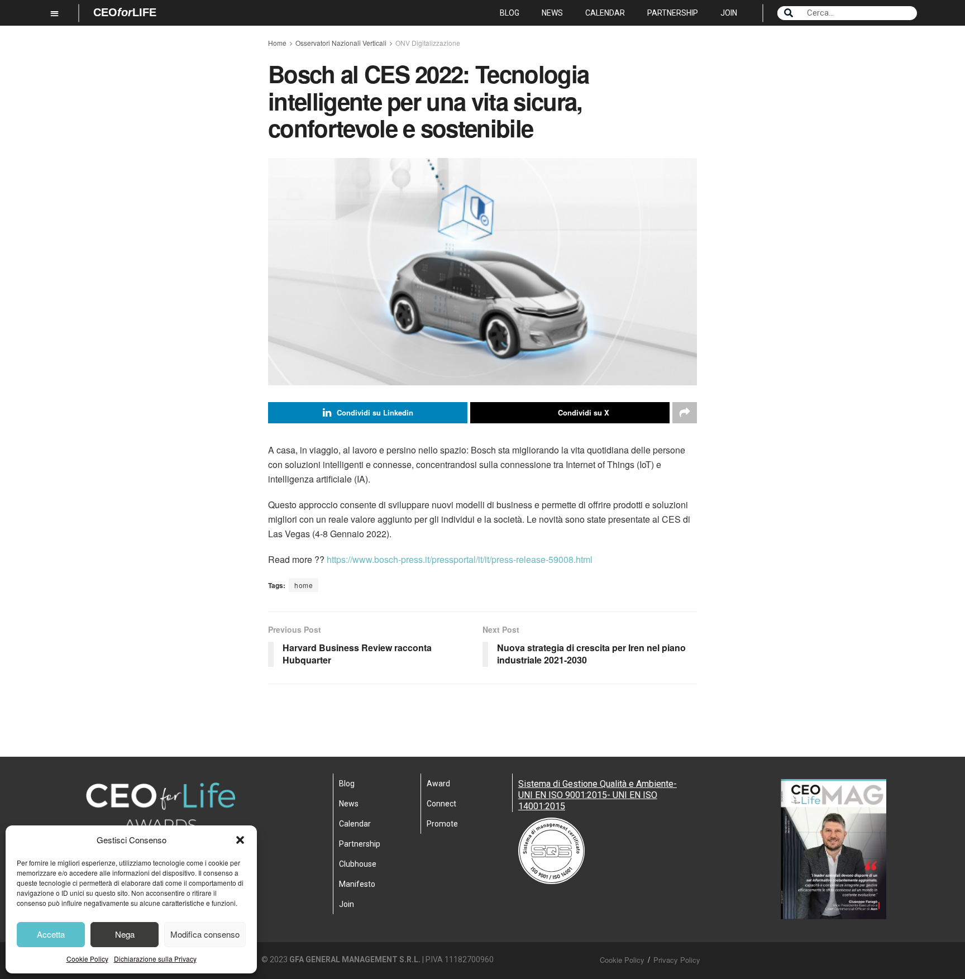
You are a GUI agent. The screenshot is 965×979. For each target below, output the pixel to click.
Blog (509, 12)
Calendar (605, 12)
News (552, 12)
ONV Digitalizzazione (427, 42)
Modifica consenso (205, 934)
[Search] (788, 13)
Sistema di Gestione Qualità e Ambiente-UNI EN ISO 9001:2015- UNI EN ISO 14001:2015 (597, 795)
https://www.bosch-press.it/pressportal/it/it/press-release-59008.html (460, 559)
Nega (125, 934)
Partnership (672, 12)
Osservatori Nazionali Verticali (340, 42)
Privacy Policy (676, 959)
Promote (442, 823)
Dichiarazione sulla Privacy (155, 958)
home (303, 585)
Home (277, 42)
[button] (240, 840)
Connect (441, 803)
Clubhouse (357, 863)
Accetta (51, 934)
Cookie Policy (87, 958)
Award (438, 783)
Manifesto (357, 884)
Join (728, 12)
